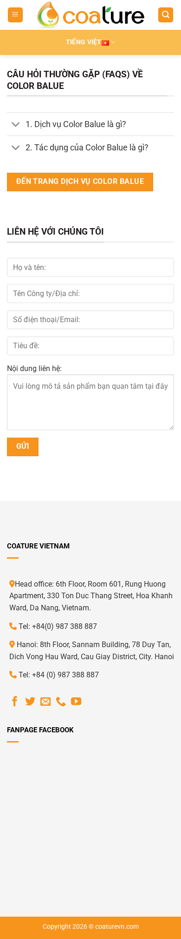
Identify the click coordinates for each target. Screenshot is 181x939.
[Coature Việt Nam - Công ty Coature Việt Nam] (91, 15)
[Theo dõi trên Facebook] (15, 702)
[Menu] (15, 15)
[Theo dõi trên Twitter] (30, 702)
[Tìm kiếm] (165, 15)
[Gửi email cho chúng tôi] (45, 702)
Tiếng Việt (84, 42)
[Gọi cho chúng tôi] (61, 702)
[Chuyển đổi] (16, 125)
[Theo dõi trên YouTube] (76, 702)
